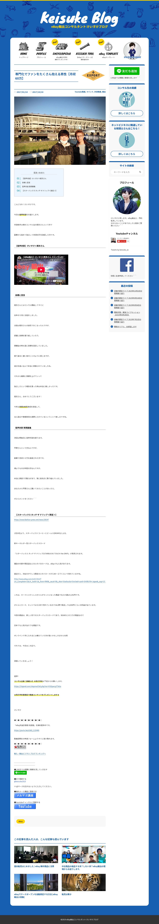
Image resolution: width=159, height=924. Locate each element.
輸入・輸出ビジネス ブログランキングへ (30, 753)
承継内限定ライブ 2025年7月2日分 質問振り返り (127, 320)
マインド (89, 91)
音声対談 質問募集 (28, 186)
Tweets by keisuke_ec (120, 249)
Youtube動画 (80, 91)
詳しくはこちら (127, 113)
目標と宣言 (26, 182)
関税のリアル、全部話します (125, 326)
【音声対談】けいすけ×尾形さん (34, 178)
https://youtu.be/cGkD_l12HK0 (26, 730)
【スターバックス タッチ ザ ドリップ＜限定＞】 (39, 190)
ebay (20, 821)
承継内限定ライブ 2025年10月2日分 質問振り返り (128, 292)
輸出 (104, 91)
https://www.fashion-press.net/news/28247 (31, 519)
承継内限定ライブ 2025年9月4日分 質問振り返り (127, 306)
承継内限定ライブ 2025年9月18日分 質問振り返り (128, 299)
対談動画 (97, 91)
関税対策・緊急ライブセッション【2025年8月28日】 (127, 313)
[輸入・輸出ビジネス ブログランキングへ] (20, 747)
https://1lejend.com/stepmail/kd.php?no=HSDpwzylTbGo (37, 686)
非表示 (41, 173)
